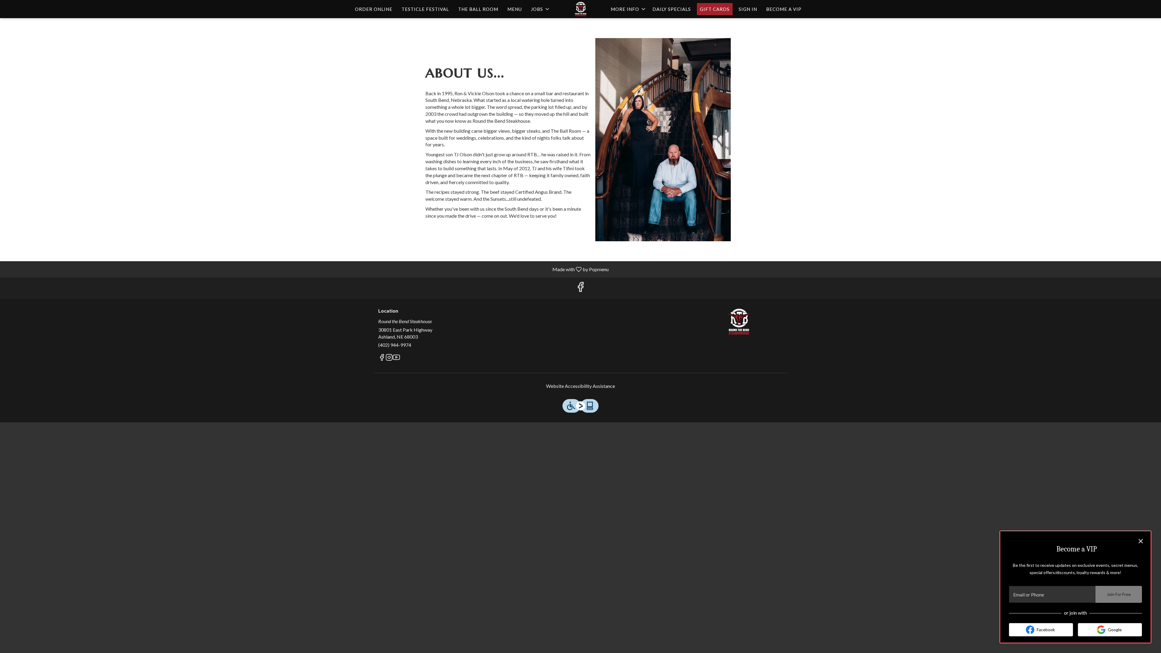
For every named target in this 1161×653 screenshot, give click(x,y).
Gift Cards (715, 9)
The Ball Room (478, 9)
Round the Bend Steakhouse (739, 321)
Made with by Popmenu (307, 269)
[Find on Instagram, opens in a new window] (389, 358)
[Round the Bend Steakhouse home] (580, 9)
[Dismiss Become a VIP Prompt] (1140, 541)
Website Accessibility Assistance (580, 386)
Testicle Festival (425, 9)
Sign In (748, 9)
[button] (540, 9)
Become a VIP (784, 9)
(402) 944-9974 (394, 345)
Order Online (373, 9)
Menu (514, 9)
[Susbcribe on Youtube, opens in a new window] (396, 358)
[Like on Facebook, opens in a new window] (580, 288)
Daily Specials (671, 9)
